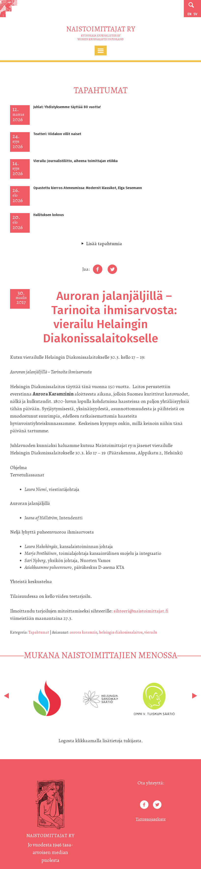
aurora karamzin (83, 632)
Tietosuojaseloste (151, 819)
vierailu (150, 632)
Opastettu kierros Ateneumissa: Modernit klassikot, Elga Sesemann (87, 188)
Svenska (195, 14)
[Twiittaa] (112, 269)
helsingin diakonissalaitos (121, 632)
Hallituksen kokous (48, 215)
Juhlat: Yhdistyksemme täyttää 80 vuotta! (67, 107)
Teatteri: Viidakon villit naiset (57, 134)
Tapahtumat (38, 632)
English (189, 14)
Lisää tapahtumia (104, 243)
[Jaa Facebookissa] (97, 269)
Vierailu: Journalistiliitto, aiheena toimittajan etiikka (75, 161)
